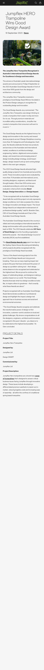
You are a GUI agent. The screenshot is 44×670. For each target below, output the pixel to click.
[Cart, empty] (40, 3)
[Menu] (4, 3)
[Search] (35, 2)
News (26, 33)
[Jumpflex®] (22, 2)
